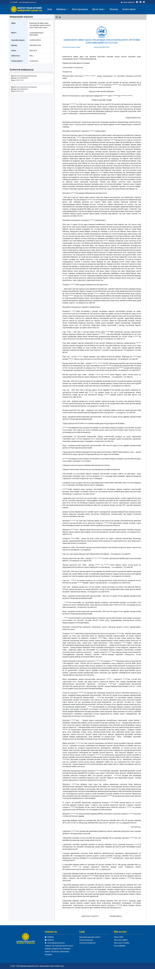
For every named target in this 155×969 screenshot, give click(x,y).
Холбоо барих (129, 9)
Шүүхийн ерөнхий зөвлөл (89, 937)
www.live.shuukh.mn (87, 943)
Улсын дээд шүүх (86, 940)
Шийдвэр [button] (61, 9)
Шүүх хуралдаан (80, 9)
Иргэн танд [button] (98, 9)
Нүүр (49, 9)
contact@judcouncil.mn (28, 2)
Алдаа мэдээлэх (128, 2)
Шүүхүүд (114, 9)
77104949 (14, 2)
